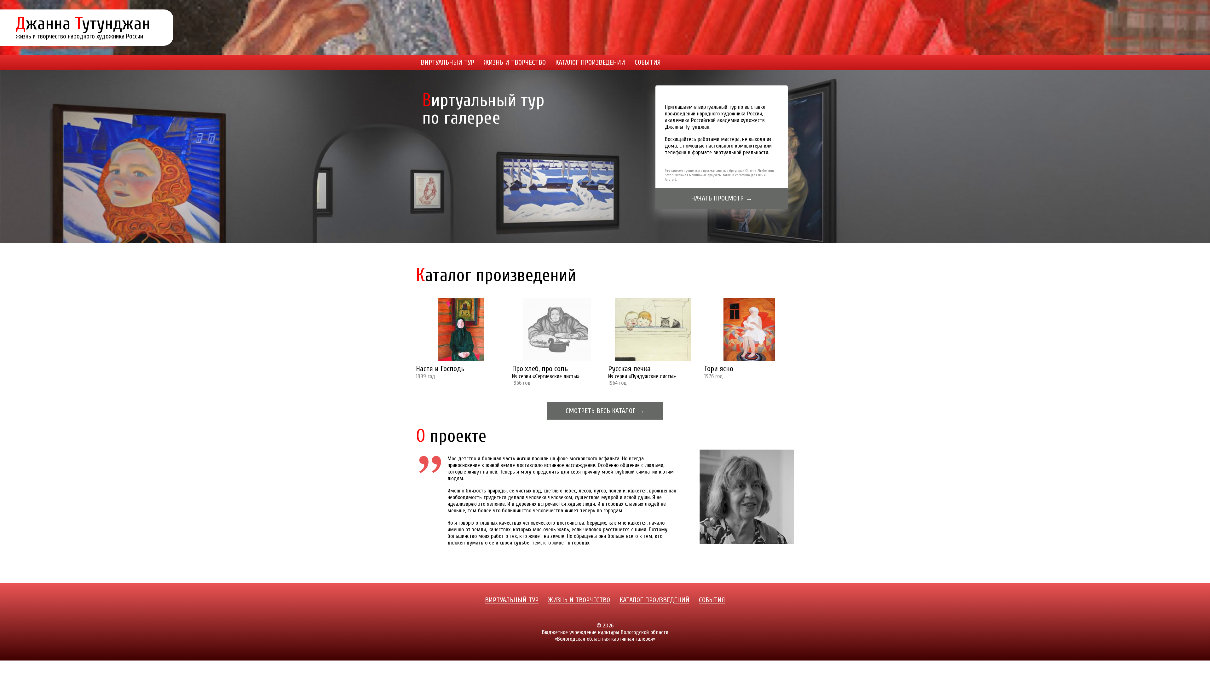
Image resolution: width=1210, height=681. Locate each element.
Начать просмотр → (721, 198)
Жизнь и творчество (515, 62)
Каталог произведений (590, 62)
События (648, 62)
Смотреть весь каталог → (605, 411)
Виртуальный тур (447, 62)
